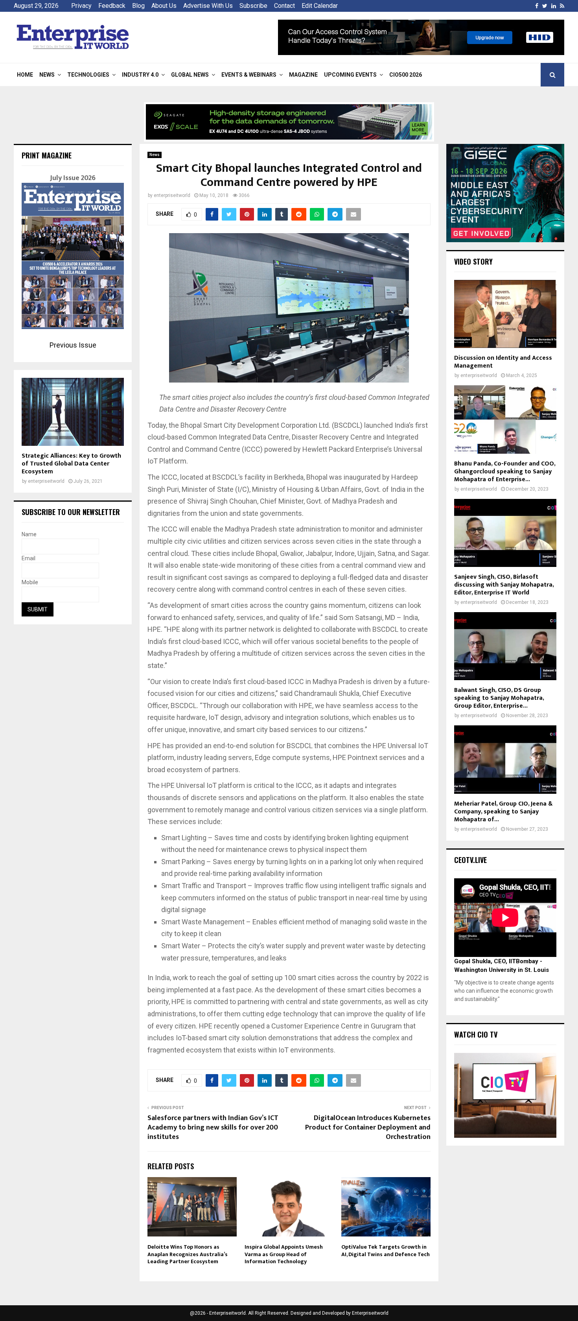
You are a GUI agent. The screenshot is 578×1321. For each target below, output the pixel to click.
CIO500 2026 (405, 75)
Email (28, 558)
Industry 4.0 (140, 75)
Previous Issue (73, 345)
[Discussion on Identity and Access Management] (505, 314)
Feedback (111, 5)
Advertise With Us (208, 5)
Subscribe (253, 5)
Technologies (88, 75)
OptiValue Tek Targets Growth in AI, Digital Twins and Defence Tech (385, 1250)
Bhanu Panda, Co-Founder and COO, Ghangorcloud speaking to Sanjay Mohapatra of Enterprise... (504, 471)
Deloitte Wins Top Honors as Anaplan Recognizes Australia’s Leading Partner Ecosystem (187, 1254)
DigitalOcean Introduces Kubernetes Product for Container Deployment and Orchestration (368, 1127)
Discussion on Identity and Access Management (503, 362)
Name (29, 534)
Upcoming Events (350, 75)
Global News (190, 75)
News (47, 75)
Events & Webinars (248, 75)
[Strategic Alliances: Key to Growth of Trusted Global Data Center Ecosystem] (73, 412)
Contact (284, 5)
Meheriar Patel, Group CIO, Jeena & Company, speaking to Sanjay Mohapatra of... (503, 811)
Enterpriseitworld (370, 1313)
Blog (138, 5)
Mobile (30, 582)
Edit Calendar (320, 5)
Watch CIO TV (475, 1034)
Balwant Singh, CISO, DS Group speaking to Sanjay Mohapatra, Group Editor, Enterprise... (499, 698)
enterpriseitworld (172, 195)
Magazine (303, 75)
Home (25, 75)
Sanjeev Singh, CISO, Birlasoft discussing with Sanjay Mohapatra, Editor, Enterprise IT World (504, 585)
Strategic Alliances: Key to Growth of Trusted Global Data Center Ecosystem (71, 464)
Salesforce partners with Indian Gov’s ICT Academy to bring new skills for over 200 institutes (212, 1127)
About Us (164, 5)
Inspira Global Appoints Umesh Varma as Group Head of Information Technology (284, 1254)
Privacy (81, 5)
